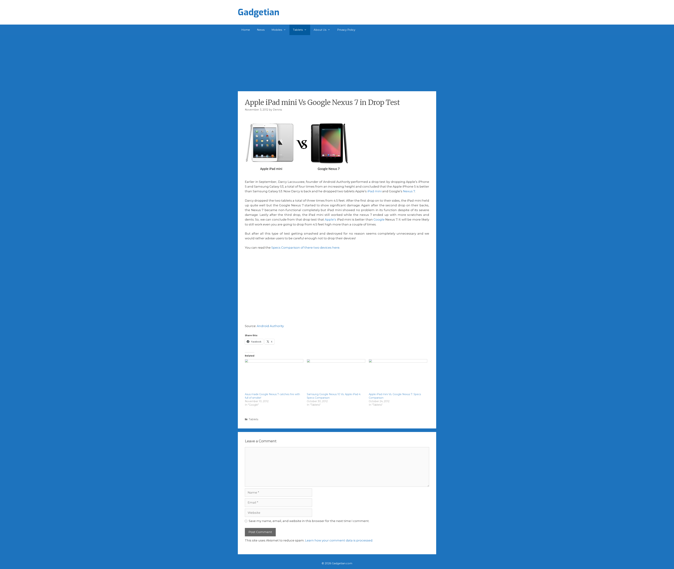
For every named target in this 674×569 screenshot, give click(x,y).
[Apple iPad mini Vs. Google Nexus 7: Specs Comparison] (398, 375)
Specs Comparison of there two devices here (305, 247)
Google (379, 219)
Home (245, 29)
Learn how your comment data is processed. (339, 540)
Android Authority (270, 326)
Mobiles (277, 29)
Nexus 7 (409, 191)
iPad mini (374, 191)
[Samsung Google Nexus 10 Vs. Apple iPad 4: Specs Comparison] (336, 375)
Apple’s (330, 219)
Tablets (298, 29)
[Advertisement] (337, 61)
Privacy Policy (346, 29)
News (261, 29)
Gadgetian (258, 12)
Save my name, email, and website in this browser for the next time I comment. (309, 521)
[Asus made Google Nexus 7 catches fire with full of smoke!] (274, 375)
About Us (320, 29)
